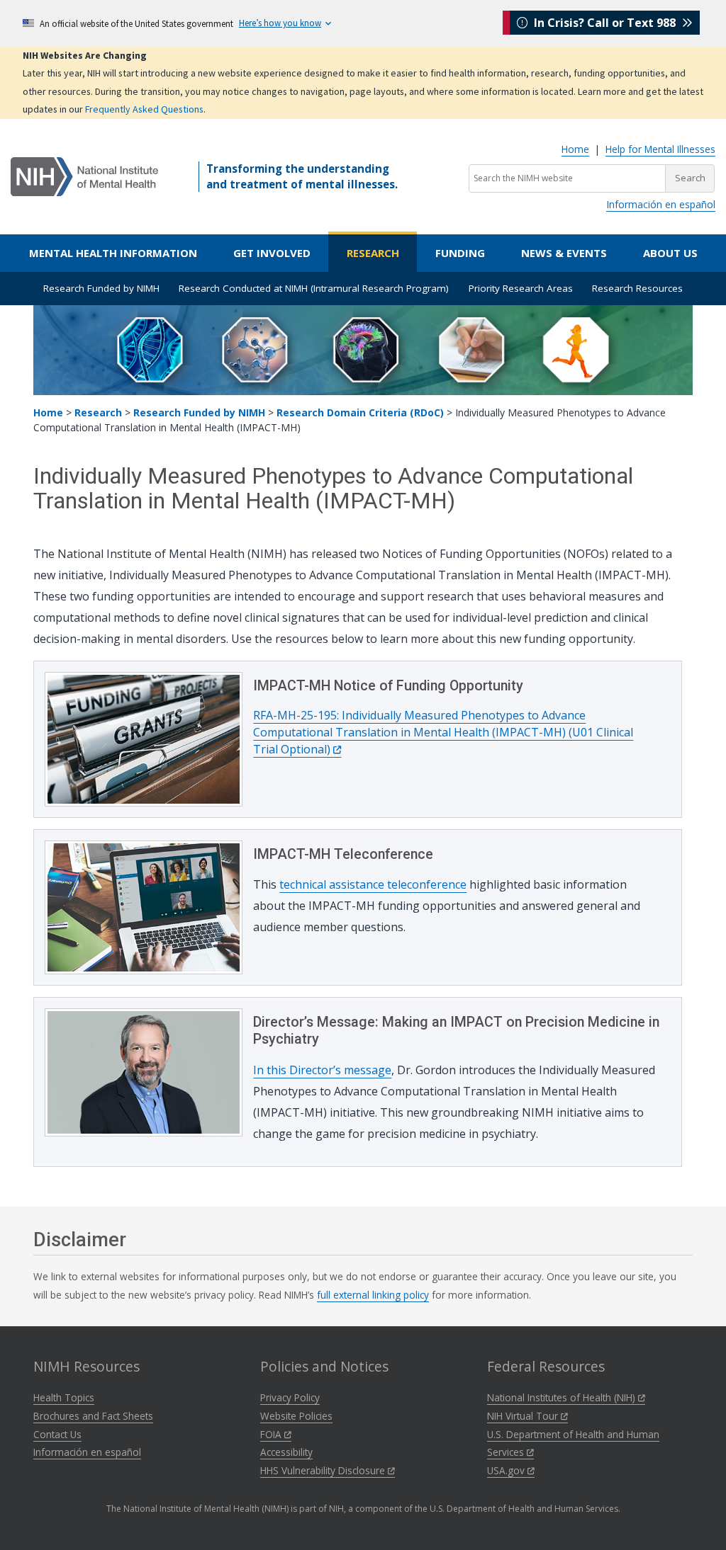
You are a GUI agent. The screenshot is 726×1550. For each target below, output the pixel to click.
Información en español (660, 204)
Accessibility (286, 1452)
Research (373, 253)
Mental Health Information (113, 253)
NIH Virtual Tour (524, 1416)
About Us (670, 253)
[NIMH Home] (84, 175)
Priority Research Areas (521, 288)
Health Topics (63, 1397)
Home (575, 149)
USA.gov (507, 1470)
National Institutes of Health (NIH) (562, 1397)
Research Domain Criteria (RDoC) (360, 412)
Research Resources (637, 288)
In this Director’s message (322, 1070)
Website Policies (296, 1416)
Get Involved (272, 253)
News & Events (564, 253)
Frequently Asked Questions (144, 109)
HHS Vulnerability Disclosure (324, 1470)
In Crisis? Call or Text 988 (604, 22)
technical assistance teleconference (373, 884)
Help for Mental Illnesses (660, 149)
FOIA (272, 1434)
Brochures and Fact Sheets (93, 1416)
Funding (460, 253)
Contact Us (57, 1434)
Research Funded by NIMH (101, 288)
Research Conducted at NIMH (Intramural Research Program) (314, 288)
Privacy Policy (290, 1397)
